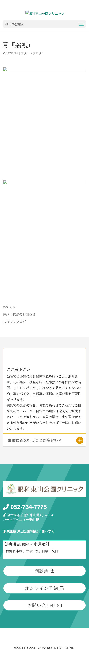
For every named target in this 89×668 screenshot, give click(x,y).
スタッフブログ (31, 53)
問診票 (42, 571)
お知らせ (9, 307)
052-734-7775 (28, 507)
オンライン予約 (41, 588)
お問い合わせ (41, 605)
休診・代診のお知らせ (19, 314)
